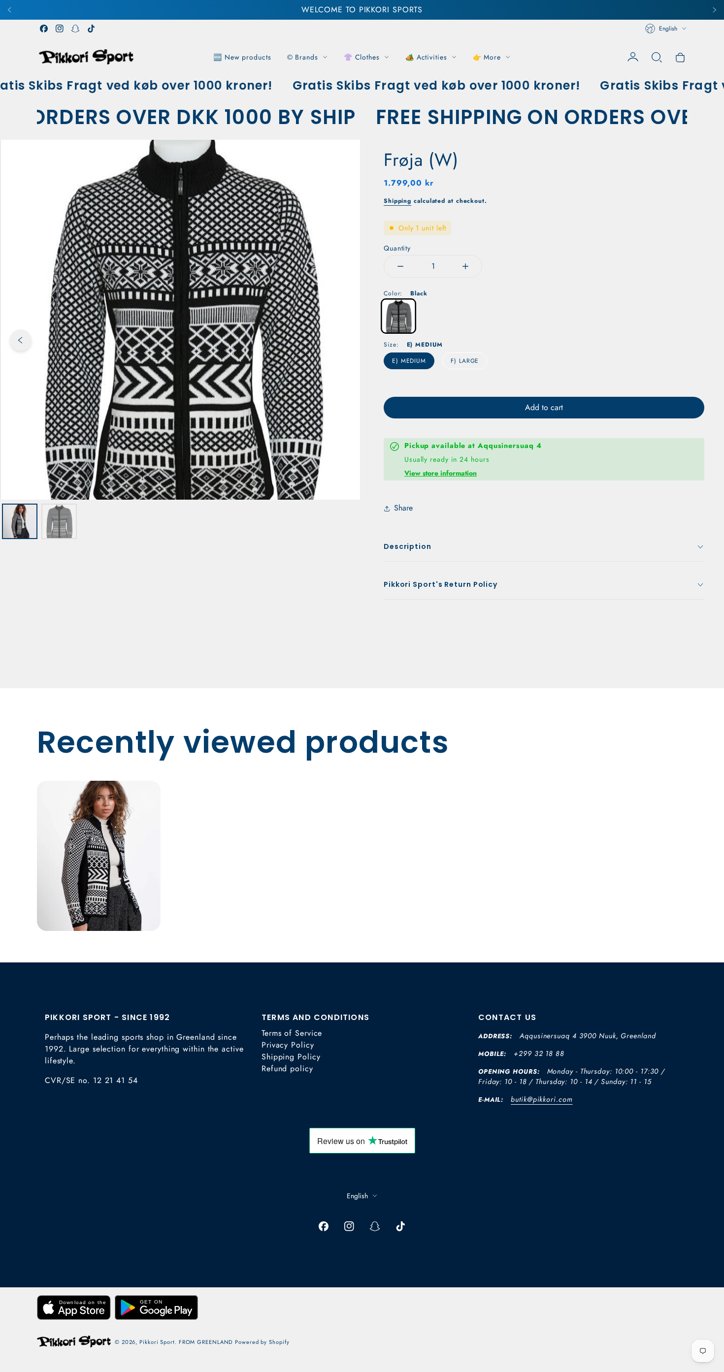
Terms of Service (292, 1033)
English (668, 28)
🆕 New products (242, 57)
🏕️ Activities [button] (426, 57)
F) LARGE (465, 360)
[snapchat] (75, 28)
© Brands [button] (302, 57)
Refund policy (287, 1068)
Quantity (397, 248)
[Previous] (10, 10)
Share (403, 507)
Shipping (397, 200)
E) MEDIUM (409, 360)
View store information (440, 473)
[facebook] (44, 28)
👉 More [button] (487, 57)
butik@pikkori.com (541, 1099)
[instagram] (60, 28)
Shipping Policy (291, 1056)
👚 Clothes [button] (362, 57)
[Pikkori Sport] (86, 56)
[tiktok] (91, 28)
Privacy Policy (288, 1045)
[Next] (714, 10)
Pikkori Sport (157, 1342)
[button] (656, 57)
